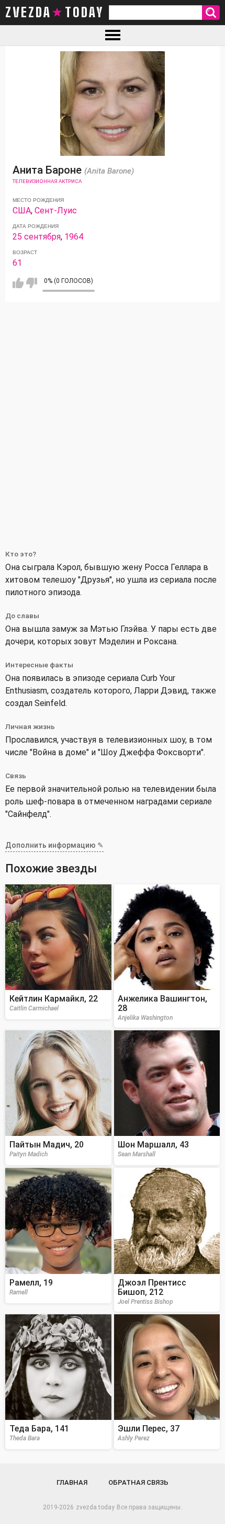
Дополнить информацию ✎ (54, 845)
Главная (72, 1482)
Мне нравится (18, 283)
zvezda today (54, 12)
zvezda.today (95, 1507)
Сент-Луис (56, 210)
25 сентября (37, 237)
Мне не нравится (31, 283)
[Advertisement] (112, 419)
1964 (73, 237)
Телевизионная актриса (47, 181)
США (22, 210)
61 (17, 263)
